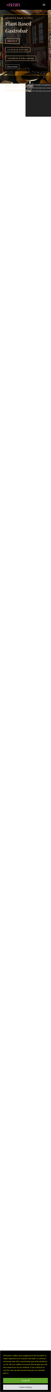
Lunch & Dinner (18, 49)
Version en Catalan (12, 67)
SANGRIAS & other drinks (21, 58)
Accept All (25, 1380)
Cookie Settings (25, 1387)
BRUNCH (12, 41)
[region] (25, 1371)
